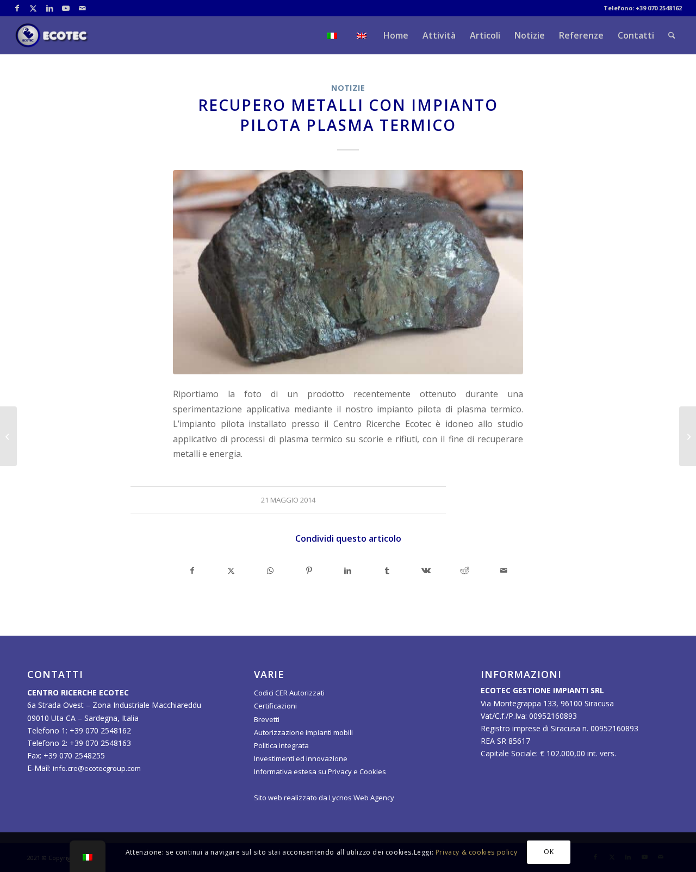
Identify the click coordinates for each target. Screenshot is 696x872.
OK (549, 851)
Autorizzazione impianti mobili (303, 732)
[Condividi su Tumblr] (387, 570)
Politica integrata (281, 745)
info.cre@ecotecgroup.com (97, 768)
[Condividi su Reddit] (464, 570)
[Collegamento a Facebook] (17, 8)
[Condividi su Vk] (425, 570)
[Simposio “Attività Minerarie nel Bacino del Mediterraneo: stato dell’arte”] (687, 436)
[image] (348, 272)
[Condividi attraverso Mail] (503, 570)
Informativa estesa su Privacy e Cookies (320, 771)
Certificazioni (275, 706)
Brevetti (266, 719)
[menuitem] (332, 35)
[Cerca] (671, 35)
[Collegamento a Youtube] (66, 8)
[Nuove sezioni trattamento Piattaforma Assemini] (8, 436)
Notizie (348, 88)
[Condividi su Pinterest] (309, 570)
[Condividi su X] (231, 570)
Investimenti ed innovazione (300, 758)
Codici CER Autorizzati (289, 693)
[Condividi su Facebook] (192, 570)
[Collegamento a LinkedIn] (50, 8)
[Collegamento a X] (33, 8)
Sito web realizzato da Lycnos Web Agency (324, 797)
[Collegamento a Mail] (82, 8)
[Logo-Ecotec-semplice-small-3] (52, 35)
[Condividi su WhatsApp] (270, 570)
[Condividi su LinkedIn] (348, 570)
